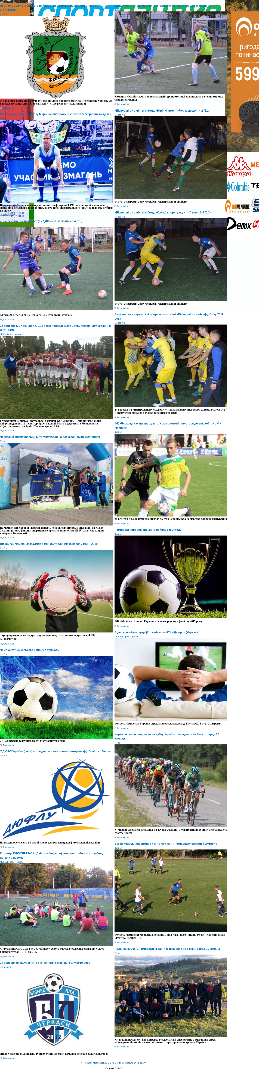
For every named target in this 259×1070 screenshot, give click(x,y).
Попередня (100, 1063)
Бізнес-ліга (5, 225)
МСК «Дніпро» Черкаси (11, 334)
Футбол (3, 14)
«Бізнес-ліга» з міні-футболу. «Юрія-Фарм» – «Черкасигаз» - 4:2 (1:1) (162, 110)
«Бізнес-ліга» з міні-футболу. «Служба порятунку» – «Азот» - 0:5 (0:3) (163, 212)
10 (123, 1063)
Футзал (118, 10)
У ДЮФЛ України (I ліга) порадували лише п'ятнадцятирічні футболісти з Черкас (56, 751)
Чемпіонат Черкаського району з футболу (29, 650)
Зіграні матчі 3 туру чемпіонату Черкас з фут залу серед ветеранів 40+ (164, 5)
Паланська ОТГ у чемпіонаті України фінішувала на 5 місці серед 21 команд (167, 948)
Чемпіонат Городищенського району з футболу (148, 529)
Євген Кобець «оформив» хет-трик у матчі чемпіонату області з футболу (166, 843)
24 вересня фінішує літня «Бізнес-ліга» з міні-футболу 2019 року (45, 962)
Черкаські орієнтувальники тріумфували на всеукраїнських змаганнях (50, 436)
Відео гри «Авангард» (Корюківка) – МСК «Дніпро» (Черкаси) (157, 632)
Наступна (130, 1063)
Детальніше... (9, 108)
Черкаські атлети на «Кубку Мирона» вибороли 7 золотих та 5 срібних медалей (55, 114)
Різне (2, 118)
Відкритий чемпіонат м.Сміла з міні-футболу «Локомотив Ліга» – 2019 (49, 543)
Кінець (140, 1063)
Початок (88, 1063)
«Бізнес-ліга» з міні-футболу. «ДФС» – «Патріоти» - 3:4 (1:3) (41, 221)
